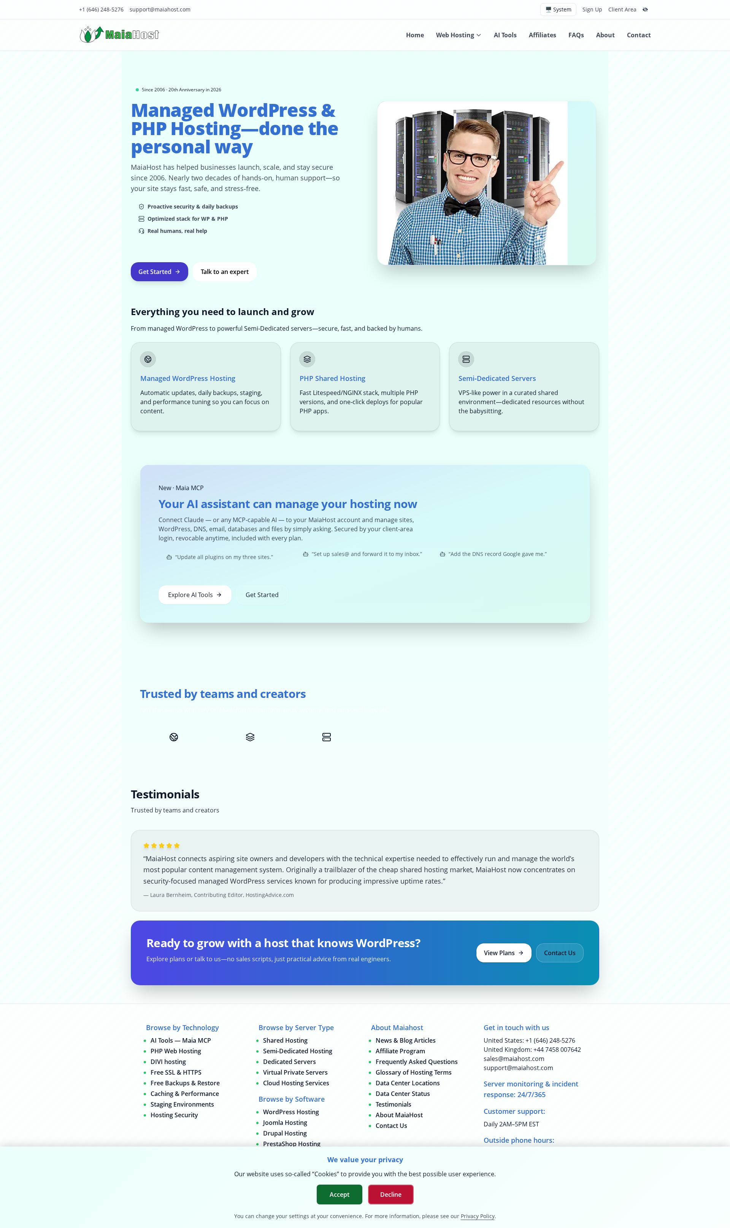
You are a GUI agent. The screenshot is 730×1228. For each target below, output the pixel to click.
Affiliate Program (400, 1051)
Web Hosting (455, 35)
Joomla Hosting (285, 1122)
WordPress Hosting (291, 1112)
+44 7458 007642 (557, 1049)
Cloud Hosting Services (296, 1083)
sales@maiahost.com (514, 1058)
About (605, 35)
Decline (391, 1194)
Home (415, 35)
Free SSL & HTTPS (176, 1072)
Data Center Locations (408, 1083)
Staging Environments (182, 1104)
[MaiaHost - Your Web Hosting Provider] (121, 35)
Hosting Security (174, 1115)
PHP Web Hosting (176, 1051)
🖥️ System (558, 9)
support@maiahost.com (160, 9)
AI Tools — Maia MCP (181, 1040)
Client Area (622, 9)
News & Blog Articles (406, 1040)
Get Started (154, 272)
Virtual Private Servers (295, 1072)
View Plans (499, 953)
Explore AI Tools (190, 595)
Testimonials (393, 1104)
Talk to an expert (225, 272)
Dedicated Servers (289, 1062)
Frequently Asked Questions (417, 1062)
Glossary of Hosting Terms (414, 1072)
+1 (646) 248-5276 (101, 9)
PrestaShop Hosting (292, 1144)
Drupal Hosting (285, 1133)
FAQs (576, 35)
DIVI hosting (168, 1062)
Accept (339, 1194)
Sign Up (592, 9)
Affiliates (542, 35)
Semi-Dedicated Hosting (297, 1051)
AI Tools (505, 35)
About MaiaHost (399, 1115)
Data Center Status (403, 1093)
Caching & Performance (185, 1093)
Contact (639, 35)
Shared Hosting (285, 1040)
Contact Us (560, 953)
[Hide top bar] (645, 9)
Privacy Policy (478, 1216)
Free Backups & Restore (185, 1083)
